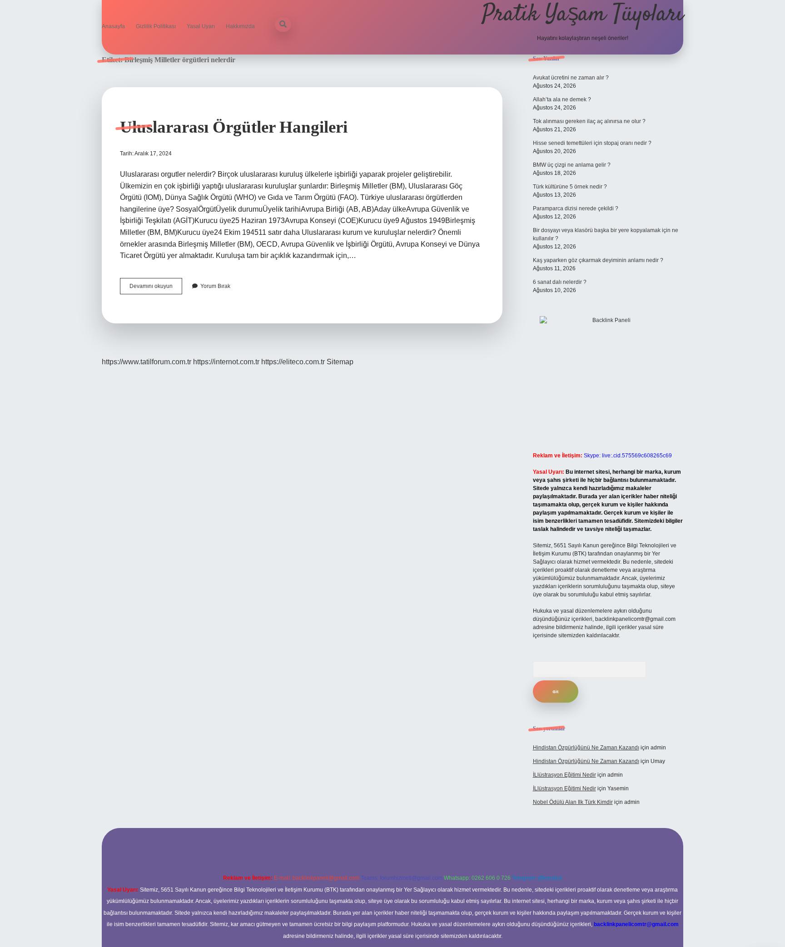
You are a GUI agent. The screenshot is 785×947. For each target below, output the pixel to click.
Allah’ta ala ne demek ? (562, 99)
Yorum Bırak (215, 286)
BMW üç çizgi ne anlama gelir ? (572, 165)
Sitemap (340, 362)
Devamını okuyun (155, 288)
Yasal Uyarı (201, 26)
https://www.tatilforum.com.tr (146, 362)
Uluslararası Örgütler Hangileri (234, 127)
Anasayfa (113, 26)
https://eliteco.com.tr (293, 362)
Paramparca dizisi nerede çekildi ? (575, 208)
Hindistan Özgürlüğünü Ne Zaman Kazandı (586, 747)
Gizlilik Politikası (156, 26)
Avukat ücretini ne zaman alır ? (571, 77)
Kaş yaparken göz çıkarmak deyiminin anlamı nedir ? (598, 260)
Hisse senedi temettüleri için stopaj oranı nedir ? (592, 143)
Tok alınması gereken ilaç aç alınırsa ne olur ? (589, 121)
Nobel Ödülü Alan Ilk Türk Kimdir (573, 802)
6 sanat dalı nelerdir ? (559, 282)
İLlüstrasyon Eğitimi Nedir (564, 775)
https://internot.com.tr (226, 362)
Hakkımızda (240, 26)
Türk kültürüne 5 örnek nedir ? (570, 186)
